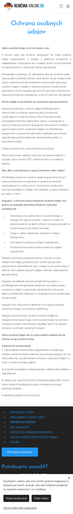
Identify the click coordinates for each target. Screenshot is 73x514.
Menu (68, 6)
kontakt (14, 441)
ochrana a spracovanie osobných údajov (34, 436)
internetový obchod (22, 421)
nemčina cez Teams (22, 412)
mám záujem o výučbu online (27, 416)
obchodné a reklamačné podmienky (31, 431)
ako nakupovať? (19, 427)
